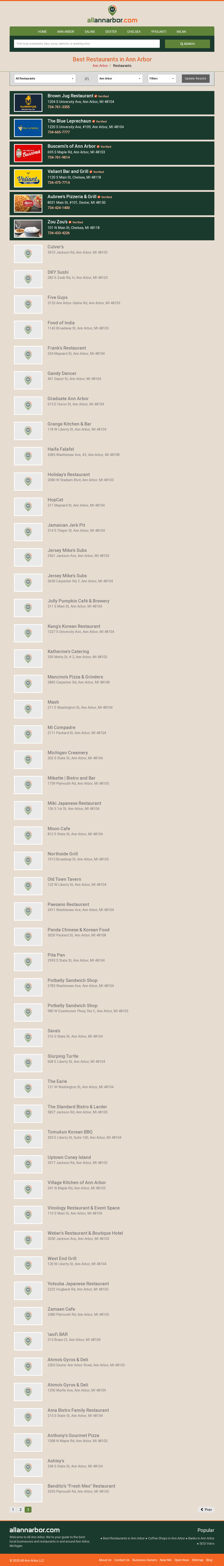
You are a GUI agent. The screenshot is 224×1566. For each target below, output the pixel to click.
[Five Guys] (28, 304)
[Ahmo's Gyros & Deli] (28, 1366)
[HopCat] (28, 506)
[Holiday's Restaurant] (28, 481)
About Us (105, 1560)
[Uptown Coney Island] (28, 1164)
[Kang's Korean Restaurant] (28, 633)
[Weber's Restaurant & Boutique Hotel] (28, 1240)
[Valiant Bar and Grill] (28, 178)
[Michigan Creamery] (28, 759)
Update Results (195, 78)
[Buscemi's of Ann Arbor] (28, 153)
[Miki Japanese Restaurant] (28, 810)
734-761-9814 (59, 157)
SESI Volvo (207, 1543)
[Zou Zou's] (28, 228)
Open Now (181, 1560)
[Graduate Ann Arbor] (28, 405)
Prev (208, 1510)
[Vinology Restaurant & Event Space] (28, 1214)
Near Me (166, 1560)
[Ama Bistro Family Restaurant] (28, 1417)
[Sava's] (28, 1037)
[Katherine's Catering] (28, 658)
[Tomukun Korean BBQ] (28, 1139)
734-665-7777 (59, 132)
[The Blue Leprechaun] (28, 127)
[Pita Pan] (28, 962)
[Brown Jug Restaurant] (28, 102)
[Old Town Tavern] (28, 886)
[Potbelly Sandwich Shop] (28, 987)
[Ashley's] (28, 1467)
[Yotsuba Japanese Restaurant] (28, 1290)
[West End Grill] (28, 1265)
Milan (181, 31)
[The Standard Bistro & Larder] (28, 1113)
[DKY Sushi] (28, 279)
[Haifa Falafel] (28, 456)
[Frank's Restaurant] (28, 355)
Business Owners (144, 1560)
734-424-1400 (59, 208)
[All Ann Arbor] (112, 14)
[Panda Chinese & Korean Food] (28, 936)
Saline (90, 31)
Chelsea (134, 31)
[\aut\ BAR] (28, 1341)
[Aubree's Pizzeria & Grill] (28, 203)
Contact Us (122, 1560)
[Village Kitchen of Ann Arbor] (28, 1189)
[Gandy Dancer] (28, 380)
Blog (209, 1560)
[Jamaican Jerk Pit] (28, 532)
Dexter (111, 31)
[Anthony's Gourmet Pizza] (28, 1442)
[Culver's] (28, 254)
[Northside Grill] (28, 861)
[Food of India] (28, 329)
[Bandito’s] (28, 1493)
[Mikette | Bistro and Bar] (28, 785)
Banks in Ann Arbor (201, 1538)
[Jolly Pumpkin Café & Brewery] (28, 608)
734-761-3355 (59, 107)
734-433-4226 (59, 233)
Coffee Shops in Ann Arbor (166, 1538)
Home (42, 31)
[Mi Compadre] (28, 734)
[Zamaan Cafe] (28, 1316)
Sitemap (197, 1560)
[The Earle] (28, 1088)
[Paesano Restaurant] (28, 911)
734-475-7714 (59, 182)
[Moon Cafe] (28, 835)
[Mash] (28, 709)
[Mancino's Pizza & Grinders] (28, 683)
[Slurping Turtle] (28, 1063)
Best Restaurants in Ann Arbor (124, 1538)
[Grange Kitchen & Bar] (28, 430)
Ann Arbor (65, 31)
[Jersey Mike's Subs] (28, 557)
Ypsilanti (158, 31)
